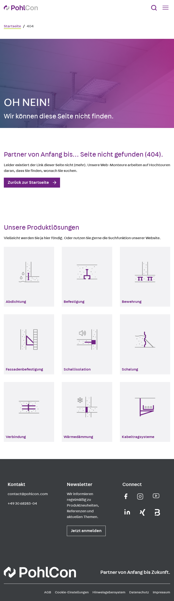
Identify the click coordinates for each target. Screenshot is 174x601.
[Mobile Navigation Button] (166, 7)
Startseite (12, 26)
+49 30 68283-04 (22, 504)
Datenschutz (139, 592)
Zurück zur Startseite (28, 182)
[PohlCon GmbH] (125, 496)
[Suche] (154, 8)
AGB (47, 592)
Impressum (161, 592)
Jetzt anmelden (86, 531)
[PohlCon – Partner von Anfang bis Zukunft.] (21, 8)
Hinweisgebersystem (109, 592)
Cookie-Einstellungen (72, 592)
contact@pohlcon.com (28, 494)
